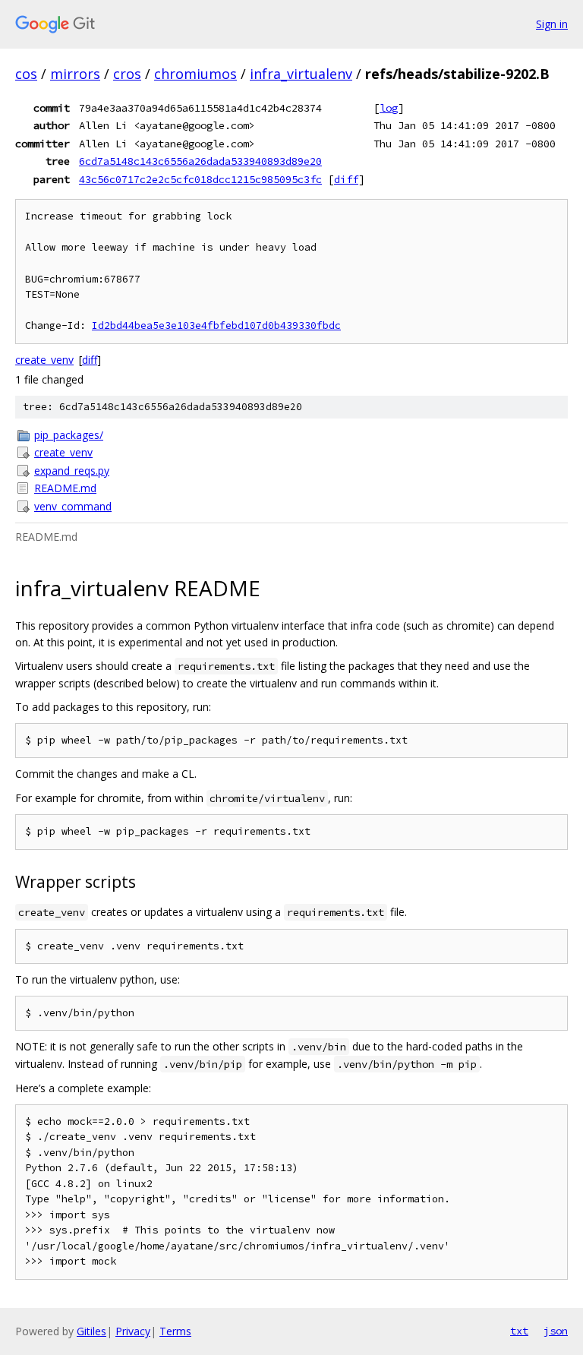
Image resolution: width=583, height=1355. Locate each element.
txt (519, 1331)
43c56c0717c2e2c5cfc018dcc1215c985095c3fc (200, 179)
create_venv (44, 359)
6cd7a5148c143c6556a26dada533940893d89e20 (200, 161)
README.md (65, 488)
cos (26, 74)
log (389, 108)
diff (346, 179)
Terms (175, 1331)
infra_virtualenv (301, 74)
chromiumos (195, 74)
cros (127, 74)
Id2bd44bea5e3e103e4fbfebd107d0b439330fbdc (216, 325)
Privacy (132, 1331)
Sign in (552, 24)
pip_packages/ (68, 435)
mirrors (75, 74)
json (556, 1331)
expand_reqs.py (71, 470)
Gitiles (91, 1331)
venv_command (73, 506)
